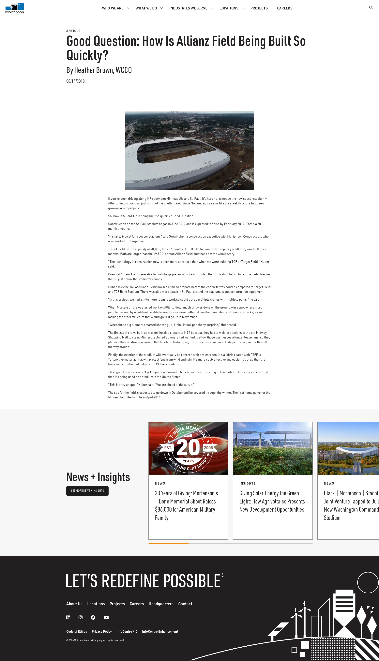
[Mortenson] (15, 8)
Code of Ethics (76, 631)
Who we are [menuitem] (112, 8)
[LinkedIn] (72, 617)
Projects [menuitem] (259, 8)
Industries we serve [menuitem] (188, 8)
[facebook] (97, 617)
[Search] (371, 8)
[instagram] (84, 617)
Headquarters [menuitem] (161, 603)
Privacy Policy (102, 631)
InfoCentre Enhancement (160, 631)
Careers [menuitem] (284, 8)
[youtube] (106, 617)
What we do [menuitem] (146, 8)
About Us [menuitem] (74, 603)
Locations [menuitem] (229, 8)
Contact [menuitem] (185, 603)
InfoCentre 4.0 (126, 631)
